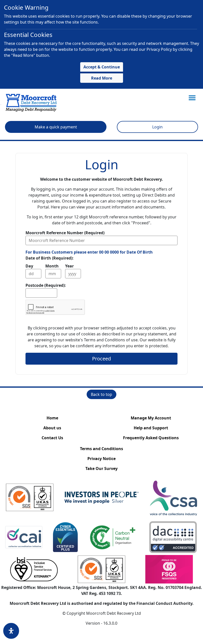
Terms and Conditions (101, 448)
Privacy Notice (101, 458)
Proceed (101, 358)
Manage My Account (151, 418)
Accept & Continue (101, 67)
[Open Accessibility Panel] (11, 631)
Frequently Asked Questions (151, 437)
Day (29, 266)
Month (52, 266)
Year (69, 266)
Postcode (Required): (45, 285)
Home (52, 418)
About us (52, 428)
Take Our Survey (101, 468)
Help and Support (151, 428)
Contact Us (52, 437)
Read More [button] (101, 78)
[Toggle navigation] (192, 98)
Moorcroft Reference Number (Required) (64, 232)
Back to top (101, 394)
